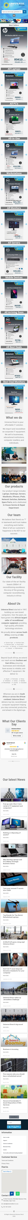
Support (5, 1140)
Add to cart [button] (14, 72)
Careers (5, 1149)
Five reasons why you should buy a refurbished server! (13, 1075)
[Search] (24, 11)
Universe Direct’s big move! (13, 1024)
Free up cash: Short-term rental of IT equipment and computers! (13, 806)
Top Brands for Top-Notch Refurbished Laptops (13, 916)
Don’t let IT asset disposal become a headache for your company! (13, 971)
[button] (14, 15)
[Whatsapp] (18, 1194)
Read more (14, 316)
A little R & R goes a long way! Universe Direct (14, 943)
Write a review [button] (17, 736)
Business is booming (10, 1049)
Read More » (6, 810)
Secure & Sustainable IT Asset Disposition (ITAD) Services (12, 1103)
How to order (6, 1137)
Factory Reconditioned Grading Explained (12, 1153)
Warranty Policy (6, 1146)
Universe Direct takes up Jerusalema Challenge (12, 998)
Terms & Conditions (7, 1143)
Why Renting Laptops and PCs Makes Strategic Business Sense (12, 861)
